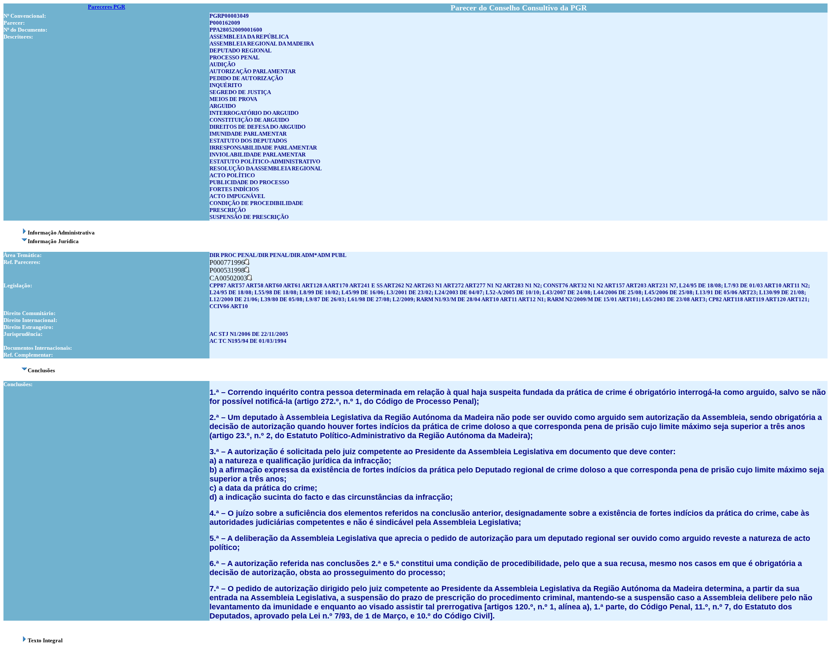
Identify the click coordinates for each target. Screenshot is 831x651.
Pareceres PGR (106, 6)
